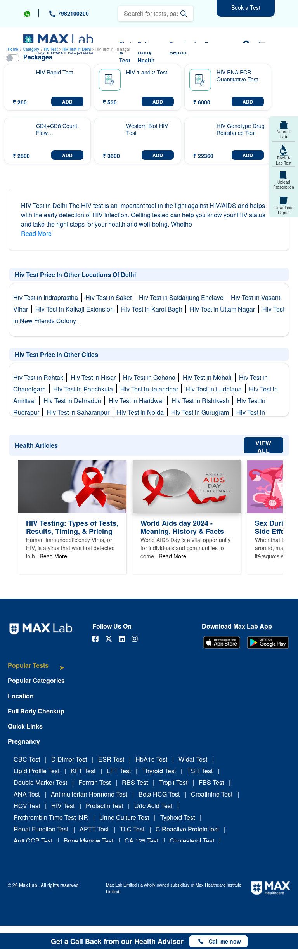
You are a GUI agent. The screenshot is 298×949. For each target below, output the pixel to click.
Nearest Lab (284, 134)
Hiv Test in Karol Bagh (153, 309)
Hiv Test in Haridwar (138, 400)
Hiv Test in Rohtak (39, 377)
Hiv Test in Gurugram (201, 412)
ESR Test (111, 759)
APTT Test (94, 828)
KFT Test (83, 770)
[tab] (36, 669)
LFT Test (119, 770)
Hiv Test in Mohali (209, 377)
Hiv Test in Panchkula (84, 388)
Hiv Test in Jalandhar (150, 388)
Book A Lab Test (283, 160)
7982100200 (72, 13)
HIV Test (62, 805)
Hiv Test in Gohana (150, 377)
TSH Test (200, 770)
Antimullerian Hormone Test (89, 794)
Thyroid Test (159, 770)
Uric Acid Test (153, 805)
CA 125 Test (141, 840)
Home (13, 49)
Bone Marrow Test (88, 840)
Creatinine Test (211, 794)
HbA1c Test (151, 759)
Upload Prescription (283, 184)
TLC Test (132, 828)
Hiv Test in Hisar (95, 377)
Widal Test (192, 759)
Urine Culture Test (124, 817)
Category (31, 49)
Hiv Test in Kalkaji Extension (76, 309)
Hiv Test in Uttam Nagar (224, 309)
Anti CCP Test (33, 840)
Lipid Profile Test (36, 770)
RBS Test (135, 782)
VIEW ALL (263, 445)
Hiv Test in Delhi (77, 49)
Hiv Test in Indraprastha (47, 297)
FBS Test (211, 782)
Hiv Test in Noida (142, 412)
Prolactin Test (104, 805)
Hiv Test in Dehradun (73, 400)
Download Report (284, 210)
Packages (37, 56)
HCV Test (27, 805)
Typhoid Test (177, 817)
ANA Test (27, 794)
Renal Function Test (41, 828)
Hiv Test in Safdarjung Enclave (183, 297)
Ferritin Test (94, 782)
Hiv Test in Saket (110, 297)
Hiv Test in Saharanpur (80, 412)
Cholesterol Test (192, 840)
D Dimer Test (69, 759)
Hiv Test (51, 49)
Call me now (225, 941)
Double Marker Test (40, 782)
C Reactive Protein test (187, 828)
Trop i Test (173, 782)
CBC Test (27, 759)
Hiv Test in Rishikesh (202, 400)
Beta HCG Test (159, 794)
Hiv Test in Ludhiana (215, 388)
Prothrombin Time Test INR (51, 817)
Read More (36, 233)
